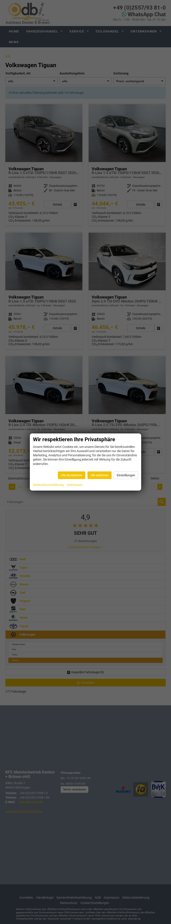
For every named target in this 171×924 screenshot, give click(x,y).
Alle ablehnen (99, 475)
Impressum (74, 485)
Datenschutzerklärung (48, 485)
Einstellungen (126, 475)
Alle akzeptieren (71, 475)
